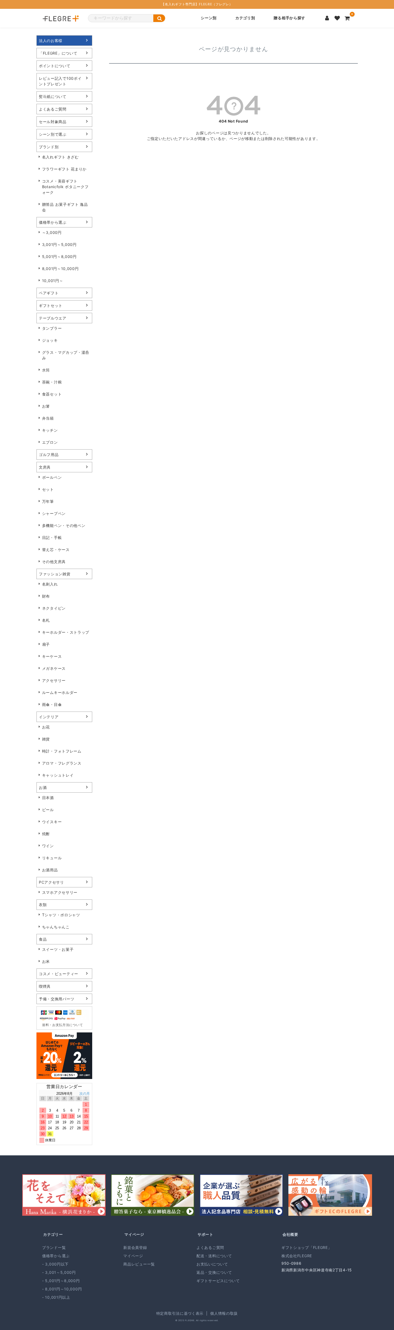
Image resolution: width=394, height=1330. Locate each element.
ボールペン (52, 477)
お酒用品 (50, 870)
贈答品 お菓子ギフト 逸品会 (65, 207)
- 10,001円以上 (56, 1297)
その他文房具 (54, 561)
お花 (46, 727)
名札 (46, 620)
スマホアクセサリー (59, 892)
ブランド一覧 (54, 1247)
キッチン (50, 430)
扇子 (46, 644)
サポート (205, 1234)
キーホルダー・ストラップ (65, 632)
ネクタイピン (54, 608)
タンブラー (52, 328)
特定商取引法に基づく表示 (179, 1313)
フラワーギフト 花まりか (64, 169)
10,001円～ (52, 280)
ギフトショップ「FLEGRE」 (306, 1247)
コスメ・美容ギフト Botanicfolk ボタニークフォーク (65, 187)
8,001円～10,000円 (60, 268)
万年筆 (48, 501)
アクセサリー (54, 680)
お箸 (46, 406)
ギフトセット (50, 305)
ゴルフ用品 (49, 454)
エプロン (50, 442)
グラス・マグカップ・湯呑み (65, 355)
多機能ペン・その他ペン (64, 525)
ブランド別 (49, 147)
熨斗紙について (52, 96)
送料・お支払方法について (62, 1025)
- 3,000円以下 (55, 1264)
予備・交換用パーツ (56, 999)
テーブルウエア (52, 318)
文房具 (45, 467)
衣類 (43, 904)
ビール (48, 809)
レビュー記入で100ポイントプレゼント (60, 81)
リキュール (52, 858)
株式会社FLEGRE (296, 1255)
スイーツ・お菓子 (58, 949)
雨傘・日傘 (52, 704)
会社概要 (290, 1234)
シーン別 (209, 18)
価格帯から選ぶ (52, 222)
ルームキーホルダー (59, 692)
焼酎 (46, 833)
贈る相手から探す (289, 18)
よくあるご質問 (52, 109)
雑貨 (46, 739)
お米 (46, 961)
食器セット (52, 394)
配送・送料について (214, 1255)
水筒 (46, 370)
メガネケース (54, 668)
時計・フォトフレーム (61, 751)
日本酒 (48, 797)
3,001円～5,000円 (59, 244)
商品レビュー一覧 (139, 1264)
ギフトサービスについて (218, 1280)
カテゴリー (53, 1234)
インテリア (49, 717)
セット (48, 489)
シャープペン (54, 513)
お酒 (43, 787)
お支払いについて (212, 1264)
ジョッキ (50, 340)
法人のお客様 (50, 40)
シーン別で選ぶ (52, 134)
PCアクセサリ (51, 882)
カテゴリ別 (245, 18)
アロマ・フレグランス (61, 763)
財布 (46, 596)
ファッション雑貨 (54, 574)
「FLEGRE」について (58, 53)
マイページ (134, 1234)
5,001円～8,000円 (59, 256)
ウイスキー (52, 821)
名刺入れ (50, 584)
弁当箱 (48, 418)
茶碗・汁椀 (52, 382)
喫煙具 (45, 986)
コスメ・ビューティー (58, 973)
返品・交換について (214, 1272)
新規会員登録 (135, 1247)
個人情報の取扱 (224, 1313)
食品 (43, 939)
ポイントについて (54, 65)
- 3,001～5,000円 (59, 1272)
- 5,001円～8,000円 (61, 1280)
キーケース (52, 656)
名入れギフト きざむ (60, 157)
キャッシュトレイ (58, 775)
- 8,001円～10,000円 (62, 1289)
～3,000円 (52, 232)
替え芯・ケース (56, 549)
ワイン (48, 845)
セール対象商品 (52, 121)
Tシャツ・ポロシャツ (61, 915)
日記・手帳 (52, 537)
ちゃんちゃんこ (56, 927)
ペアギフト (49, 293)
